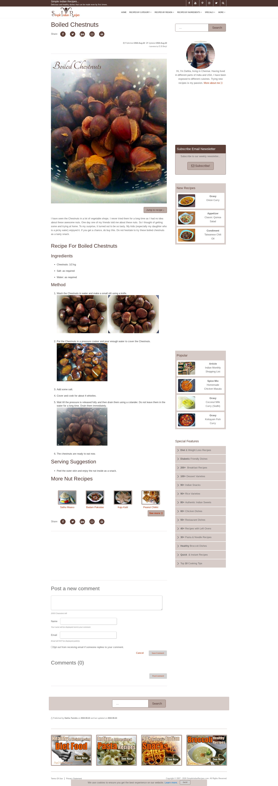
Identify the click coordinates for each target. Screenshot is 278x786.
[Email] (92, 34)
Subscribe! (202, 166)
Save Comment (158, 653)
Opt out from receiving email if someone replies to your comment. (88, 647)
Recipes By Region (165, 14)
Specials (210, 14)
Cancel (140, 653)
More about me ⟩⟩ (213, 83)
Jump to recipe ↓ (155, 210)
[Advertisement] (109, 556)
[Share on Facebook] (63, 34)
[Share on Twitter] (72, 34)
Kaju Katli (123, 507)
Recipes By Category (141, 14)
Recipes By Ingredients (190, 14)
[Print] (101, 34)
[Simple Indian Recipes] (65, 12)
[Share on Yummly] (82, 34)
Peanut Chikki (150, 507)
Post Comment (158, 676)
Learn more (171, 782)
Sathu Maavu (67, 507)
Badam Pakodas (95, 507)
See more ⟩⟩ (156, 513)
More (222, 14)
